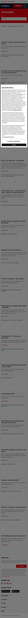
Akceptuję (14, 144)
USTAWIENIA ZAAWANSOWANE (13, 141)
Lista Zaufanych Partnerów (8, 137)
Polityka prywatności (17, 110)
